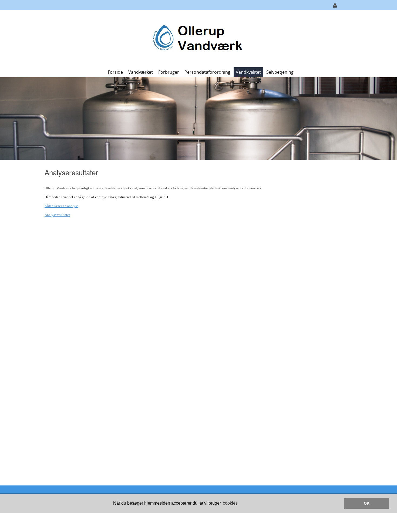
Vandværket (140, 72)
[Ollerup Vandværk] (196, 38)
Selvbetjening (280, 72)
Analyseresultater (57, 215)
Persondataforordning (207, 72)
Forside (115, 72)
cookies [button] (230, 503)
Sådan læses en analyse (61, 206)
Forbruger (168, 72)
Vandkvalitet (248, 72)
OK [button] (366, 503)
